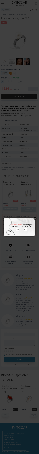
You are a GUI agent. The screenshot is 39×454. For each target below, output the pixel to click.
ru (18, 229)
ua (25, 229)
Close (35, 218)
